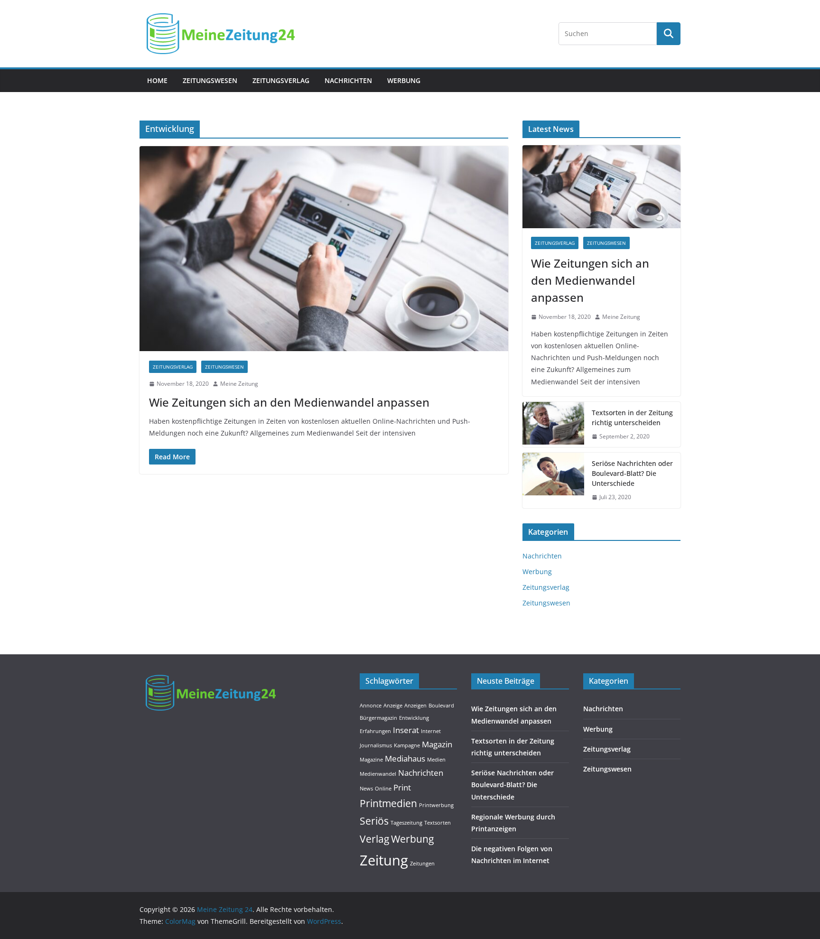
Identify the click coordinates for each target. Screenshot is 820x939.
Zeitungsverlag (280, 80)
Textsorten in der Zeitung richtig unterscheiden (632, 417)
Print (402, 787)
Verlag (374, 839)
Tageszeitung (406, 822)
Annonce (371, 705)
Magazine (371, 759)
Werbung (403, 80)
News (366, 788)
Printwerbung (436, 805)
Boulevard (441, 705)
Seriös (374, 820)
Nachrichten (348, 80)
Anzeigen (415, 705)
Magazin (437, 744)
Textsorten (437, 822)
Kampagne (407, 745)
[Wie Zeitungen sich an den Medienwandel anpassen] (324, 248)
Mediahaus (405, 758)
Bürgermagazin (378, 718)
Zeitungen (422, 863)
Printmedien (388, 803)
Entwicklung (414, 718)
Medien (436, 759)
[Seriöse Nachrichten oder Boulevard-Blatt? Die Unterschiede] (553, 480)
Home (157, 80)
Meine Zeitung (239, 384)
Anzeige (392, 705)
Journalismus (376, 745)
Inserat (406, 730)
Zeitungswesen (210, 80)
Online (383, 788)
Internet (431, 731)
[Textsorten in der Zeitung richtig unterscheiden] (553, 424)
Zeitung (384, 860)
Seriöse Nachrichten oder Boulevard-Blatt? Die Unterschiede (632, 473)
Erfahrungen (375, 731)
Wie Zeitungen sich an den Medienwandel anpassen (289, 402)
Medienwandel (378, 774)
